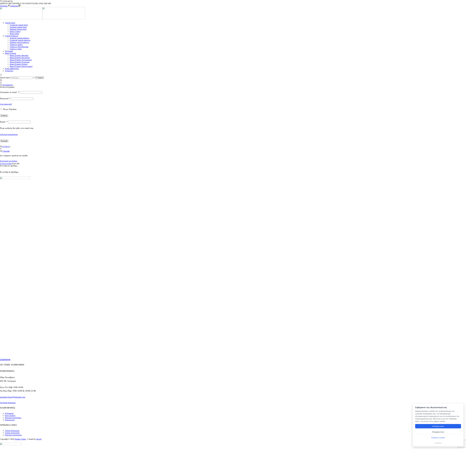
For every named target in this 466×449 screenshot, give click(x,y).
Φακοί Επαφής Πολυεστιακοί (21, 66)
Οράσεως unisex (16, 45)
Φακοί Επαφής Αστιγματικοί (21, 60)
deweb (39, 439)
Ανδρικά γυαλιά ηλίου (18, 27)
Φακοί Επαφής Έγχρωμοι (19, 62)
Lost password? (6, 104)
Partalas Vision (20, 439)
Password (5, 98)
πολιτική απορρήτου (9, 134)
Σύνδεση (4, 116)
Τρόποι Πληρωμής (12, 431)
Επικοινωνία (9, 420)
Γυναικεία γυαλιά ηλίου (19, 25)
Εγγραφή (4, 141)
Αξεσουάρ (9, 51)
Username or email (9, 92)
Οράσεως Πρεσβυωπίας (19, 47)
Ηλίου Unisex (15, 31)
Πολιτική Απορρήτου (13, 418)
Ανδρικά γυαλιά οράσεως (19, 38)
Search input (5, 78)
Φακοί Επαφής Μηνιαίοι (19, 55)
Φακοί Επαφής (10, 53)
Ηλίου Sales (14, 34)
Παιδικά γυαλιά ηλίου (18, 29)
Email (4, 122)
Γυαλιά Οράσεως (11, 36)
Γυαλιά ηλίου (10, 23)
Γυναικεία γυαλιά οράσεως (20, 40)
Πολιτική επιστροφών (13, 435)
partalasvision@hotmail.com (12, 397)
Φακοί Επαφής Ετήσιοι (18, 64)
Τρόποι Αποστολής (12, 433)
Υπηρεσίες (9, 71)
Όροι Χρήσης (10, 416)
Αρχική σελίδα (6, 164)
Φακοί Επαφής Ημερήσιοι (20, 58)
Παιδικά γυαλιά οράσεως (19, 42)
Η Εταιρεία (9, 413)
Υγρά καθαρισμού (12, 69)
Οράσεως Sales (16, 49)
